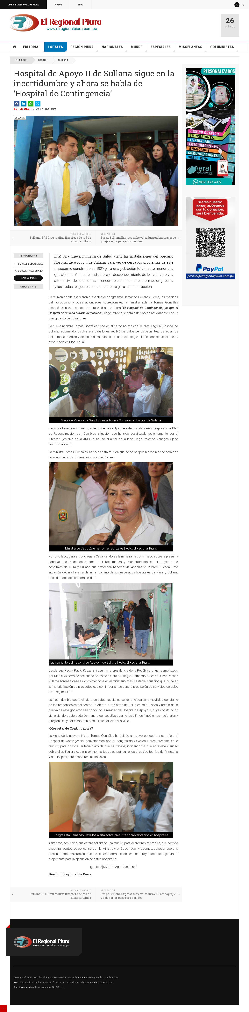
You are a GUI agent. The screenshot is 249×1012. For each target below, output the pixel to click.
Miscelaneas (190, 47)
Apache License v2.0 (101, 982)
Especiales (161, 47)
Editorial (31, 47)
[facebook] (16, 103)
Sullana (63, 60)
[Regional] (55, 23)
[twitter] (37, 103)
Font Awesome (22, 987)
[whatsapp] (30, 103)
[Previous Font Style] (16, 271)
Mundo (137, 47)
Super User (23, 109)
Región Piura (82, 47)
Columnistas (222, 47)
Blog (80, 4)
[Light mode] (236, 4)
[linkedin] (23, 103)
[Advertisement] (171, 23)
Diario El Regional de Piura (23, 4)
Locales (55, 47)
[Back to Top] (3, 1008)
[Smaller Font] (16, 264)
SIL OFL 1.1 (58, 987)
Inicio (14, 47)
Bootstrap (19, 982)
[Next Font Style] (41, 271)
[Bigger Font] (41, 264)
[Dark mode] (243, 4)
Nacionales (112, 47)
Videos (58, 4)
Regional (83, 977)
